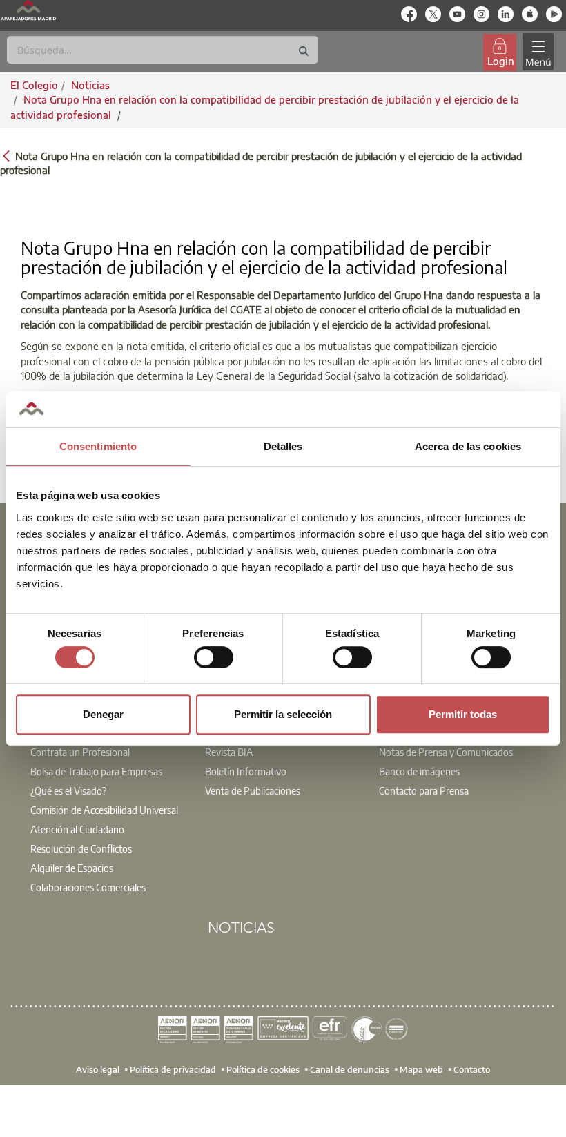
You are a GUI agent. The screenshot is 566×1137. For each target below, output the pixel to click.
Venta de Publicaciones (252, 790)
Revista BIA (229, 752)
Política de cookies (263, 1069)
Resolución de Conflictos (81, 848)
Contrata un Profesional (80, 752)
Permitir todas (463, 714)
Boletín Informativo (245, 771)
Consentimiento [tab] (98, 446)
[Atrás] (6, 155)
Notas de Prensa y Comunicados (446, 752)
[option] (108, 803)
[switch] (213, 657)
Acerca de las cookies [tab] (468, 446)
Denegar (103, 714)
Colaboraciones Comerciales (88, 887)
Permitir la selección (283, 714)
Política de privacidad (173, 1069)
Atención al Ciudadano (77, 829)
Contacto (471, 1069)
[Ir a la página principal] (28, 10)
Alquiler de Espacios (71, 868)
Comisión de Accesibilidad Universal (104, 810)
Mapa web (421, 1069)
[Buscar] (304, 51)
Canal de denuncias (349, 1069)
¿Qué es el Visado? (68, 790)
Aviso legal (97, 1069)
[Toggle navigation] (537, 52)
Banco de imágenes (419, 771)
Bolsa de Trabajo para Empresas (96, 771)
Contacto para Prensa (424, 790)
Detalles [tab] (283, 446)
